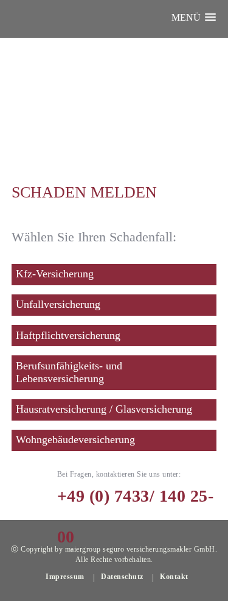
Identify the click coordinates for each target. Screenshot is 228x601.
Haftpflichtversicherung (68, 335)
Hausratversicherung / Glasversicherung (104, 409)
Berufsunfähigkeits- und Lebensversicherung (69, 372)
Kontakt (174, 576)
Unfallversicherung (58, 304)
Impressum (65, 576)
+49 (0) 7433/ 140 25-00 (135, 490)
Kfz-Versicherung (55, 274)
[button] (193, 17)
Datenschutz (122, 576)
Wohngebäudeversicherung (75, 439)
